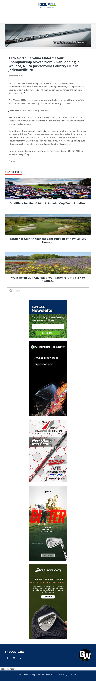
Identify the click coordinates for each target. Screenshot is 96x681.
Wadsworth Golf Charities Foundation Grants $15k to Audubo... (48, 279)
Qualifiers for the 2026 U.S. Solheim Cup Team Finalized (48, 203)
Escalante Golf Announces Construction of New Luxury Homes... (48, 240)
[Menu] (48, 16)
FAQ (20, 674)
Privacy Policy (29, 674)
